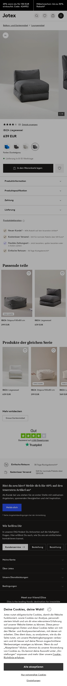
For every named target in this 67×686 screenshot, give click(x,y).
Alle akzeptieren (33, 666)
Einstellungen (33, 680)
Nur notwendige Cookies (33, 674)
